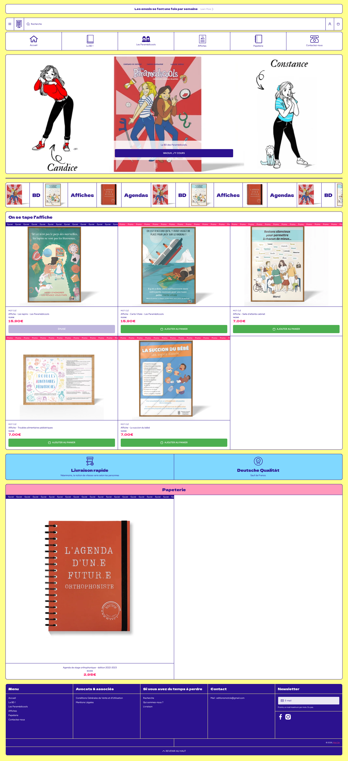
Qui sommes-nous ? (153, 702)
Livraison (147, 706)
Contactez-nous (16, 719)
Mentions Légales (85, 702)
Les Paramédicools (18, 706)
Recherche (148, 698)
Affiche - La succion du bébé (135, 427)
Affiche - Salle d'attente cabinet (249, 314)
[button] (338, 24)
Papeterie (13, 715)
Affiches (12, 710)
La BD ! (12, 702)
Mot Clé (336, 742)
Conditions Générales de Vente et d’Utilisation (99, 698)
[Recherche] (26, 24)
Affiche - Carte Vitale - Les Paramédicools (142, 314)
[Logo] (19, 24)
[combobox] (175, 24)
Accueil (12, 698)
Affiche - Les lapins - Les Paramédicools (28, 314)
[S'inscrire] (336, 701)
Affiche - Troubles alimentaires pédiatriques (30, 427)
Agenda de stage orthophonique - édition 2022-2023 (90, 667)
